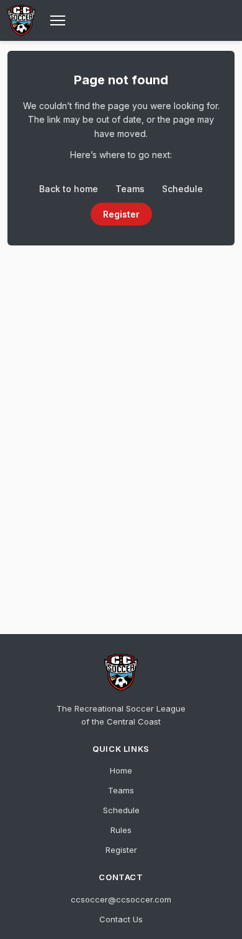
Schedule (182, 188)
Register (121, 214)
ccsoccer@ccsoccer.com (121, 899)
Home (121, 770)
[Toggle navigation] (57, 20)
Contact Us (121, 919)
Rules (121, 830)
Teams (130, 188)
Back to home (68, 188)
